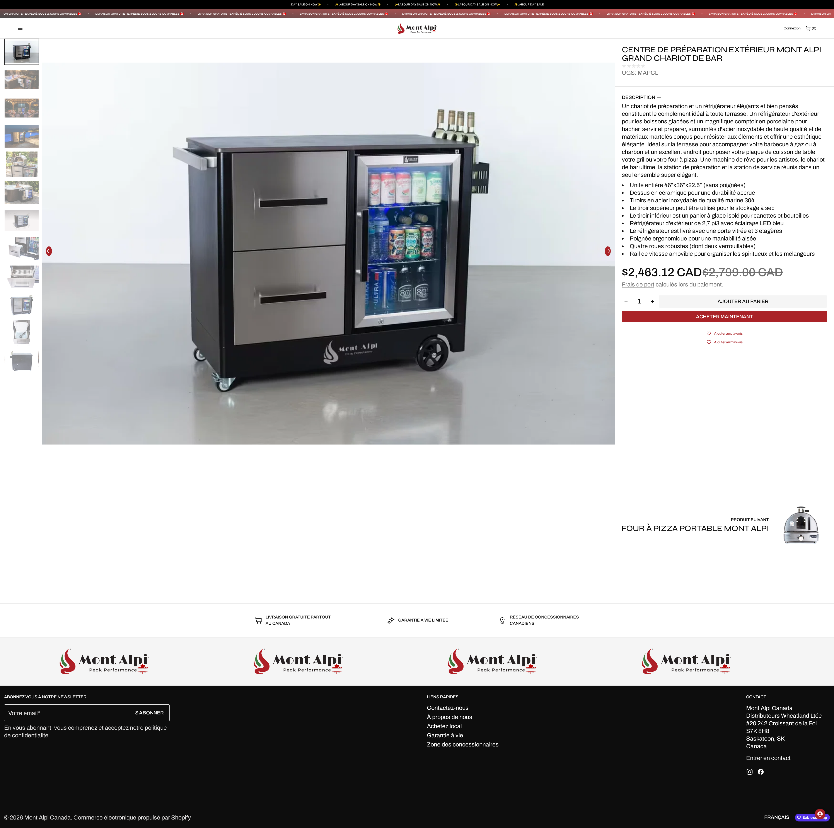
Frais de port (638, 284)
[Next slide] (608, 251)
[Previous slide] (49, 251)
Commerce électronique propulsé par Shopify (132, 817)
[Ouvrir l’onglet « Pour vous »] (820, 814)
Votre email (23, 713)
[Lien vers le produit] (725, 524)
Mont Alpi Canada (47, 817)
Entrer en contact (768, 758)
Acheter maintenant (724, 316)
